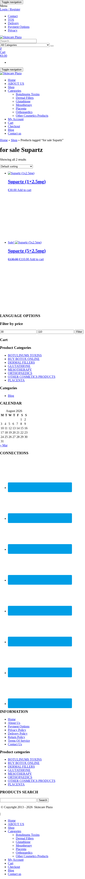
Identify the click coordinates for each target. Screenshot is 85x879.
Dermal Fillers (25, 97)
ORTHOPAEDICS (20, 373)
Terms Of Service (19, 740)
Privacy (12, 30)
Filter (79, 331)
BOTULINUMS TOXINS (25, 355)
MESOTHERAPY (20, 369)
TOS (11, 19)
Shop (11, 87)
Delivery (13, 23)
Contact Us (15, 744)
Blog (11, 130)
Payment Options (18, 26)
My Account (16, 119)
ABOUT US (16, 83)
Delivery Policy (17, 733)
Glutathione (23, 101)
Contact (13, 16)
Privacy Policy (17, 730)
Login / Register (10, 9)
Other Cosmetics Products (32, 115)
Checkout (14, 126)
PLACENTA (16, 380)
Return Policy (16, 737)
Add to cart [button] (24, 190)
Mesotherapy (24, 105)
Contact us (14, 133)
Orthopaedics (24, 112)
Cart (10, 122)
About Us (14, 723)
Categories (14, 90)
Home (12, 80)
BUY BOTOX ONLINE (24, 359)
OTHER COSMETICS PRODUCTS (31, 376)
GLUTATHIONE (19, 366)
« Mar (4, 445)
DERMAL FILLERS (21, 362)
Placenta (21, 108)
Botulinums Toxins (28, 94)
